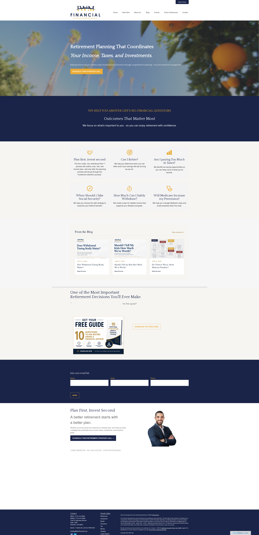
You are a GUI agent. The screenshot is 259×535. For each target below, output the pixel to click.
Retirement (104, 516)
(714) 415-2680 (80, 516)
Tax (101, 526)
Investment (104, 519)
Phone (153, 378)
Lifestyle (103, 531)
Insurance (103, 524)
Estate (102, 521)
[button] (115, 12)
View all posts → (178, 232)
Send (74, 395)
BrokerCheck (155, 515)
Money (102, 529)
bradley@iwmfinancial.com (78, 531)
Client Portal (182, 2)
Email (112, 378)
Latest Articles (104, 534)
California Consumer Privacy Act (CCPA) (171, 528)
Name (72, 378)
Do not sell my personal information (157, 529)
